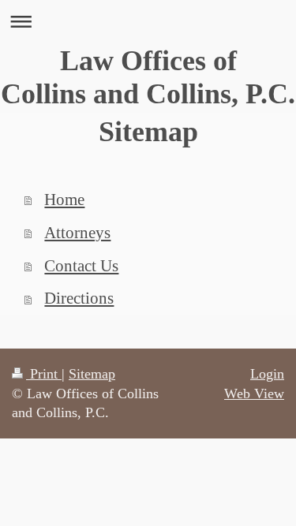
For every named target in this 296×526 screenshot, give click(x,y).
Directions (79, 298)
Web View (254, 393)
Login (267, 374)
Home (64, 199)
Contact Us (81, 265)
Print (44, 374)
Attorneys (77, 232)
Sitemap (92, 374)
